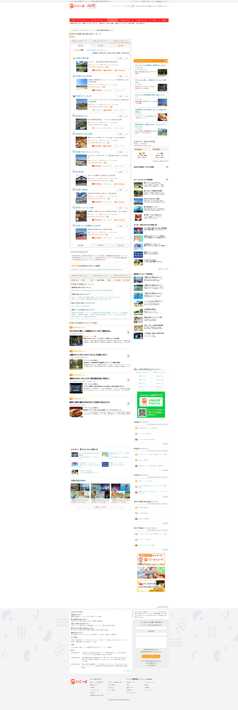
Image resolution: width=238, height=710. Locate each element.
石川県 (96, 290)
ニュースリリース (94, 690)
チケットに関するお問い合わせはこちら (151, 661)
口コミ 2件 (114, 178)
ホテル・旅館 (83, 316)
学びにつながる (105, 297)
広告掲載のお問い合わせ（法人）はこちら (151, 651)
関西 (117, 23)
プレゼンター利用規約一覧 (114, 682)
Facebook (92, 692)
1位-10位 (80, 45)
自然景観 (124, 312)
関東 (84, 23)
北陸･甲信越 (100, 280)
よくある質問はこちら (151, 663)
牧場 (99, 312)
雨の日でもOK (144, 6)
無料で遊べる (83, 625)
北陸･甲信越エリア (77, 290)
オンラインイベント (97, 20)
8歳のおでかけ (142, 387)
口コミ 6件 (114, 122)
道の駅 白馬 (79, 171)
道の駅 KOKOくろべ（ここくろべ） (88, 152)
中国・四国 (131, 23)
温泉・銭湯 (74, 316)
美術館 (101, 630)
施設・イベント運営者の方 (96, 682)
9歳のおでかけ (160, 387)
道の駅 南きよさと (82, 116)
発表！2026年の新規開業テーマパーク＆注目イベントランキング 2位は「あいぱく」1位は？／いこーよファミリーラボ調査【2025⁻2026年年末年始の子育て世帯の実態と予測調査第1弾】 (104, 666)
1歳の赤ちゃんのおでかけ (159, 372)
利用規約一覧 (93, 685)
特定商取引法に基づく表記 (96, 695)
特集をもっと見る (163, 269)
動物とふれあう (153, 6)
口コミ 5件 (114, 84)
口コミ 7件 (114, 64)
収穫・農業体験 (86, 299)
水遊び (101, 299)
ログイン (165, 1)
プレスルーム (111, 687)
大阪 (119, 23)
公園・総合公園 (120, 314)
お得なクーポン (75, 625)
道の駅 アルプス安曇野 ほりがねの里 (88, 225)
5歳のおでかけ (160, 379)
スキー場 (80, 634)
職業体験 (100, 621)
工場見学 (97, 314)
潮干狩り (95, 634)
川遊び (112, 625)
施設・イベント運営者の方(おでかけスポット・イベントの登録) (96, 647)
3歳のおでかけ (160, 376)
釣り (89, 616)
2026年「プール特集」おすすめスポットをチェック (113, 640)
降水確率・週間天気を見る (161, 161)
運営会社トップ (131, 682)
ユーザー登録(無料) (157, 1)
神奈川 (90, 23)
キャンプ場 (74, 306)
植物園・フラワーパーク (114, 312)
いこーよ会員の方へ (151, 665)
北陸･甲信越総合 (92, 50)
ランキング (112, 20)
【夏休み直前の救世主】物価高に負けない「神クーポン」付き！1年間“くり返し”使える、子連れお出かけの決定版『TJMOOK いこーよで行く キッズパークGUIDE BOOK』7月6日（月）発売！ (105, 659)
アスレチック (111, 314)
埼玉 (96, 23)
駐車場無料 (90, 625)
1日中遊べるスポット (163, 6)
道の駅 (90, 316)
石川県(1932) (92, 269)
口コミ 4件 (114, 140)
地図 (107, 67)
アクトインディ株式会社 (146, 679)
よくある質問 (111, 685)
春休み (138, 6)
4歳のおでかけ (142, 379)
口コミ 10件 (115, 104)
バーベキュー (83, 616)
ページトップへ (163, 607)
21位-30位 (120, 45)
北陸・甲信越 (110, 23)
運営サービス (130, 687)
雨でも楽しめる (75, 630)
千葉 (94, 23)
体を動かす (95, 299)
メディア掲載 (111, 690)
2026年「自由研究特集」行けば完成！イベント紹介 (84, 641)
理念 (128, 685)
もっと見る (126, 670)
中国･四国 (117, 280)
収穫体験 (94, 621)
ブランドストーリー (150, 682)
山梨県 (106, 290)
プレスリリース (149, 690)
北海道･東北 (74, 280)
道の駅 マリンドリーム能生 (85, 207)
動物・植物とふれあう (93, 297)
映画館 (88, 630)
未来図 (146, 685)
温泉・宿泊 (108, 299)
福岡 (143, 23)
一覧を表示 (165, 443)
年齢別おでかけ (125, 20)
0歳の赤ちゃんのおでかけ (142, 372)
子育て (155, 20)
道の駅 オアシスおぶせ (83, 96)
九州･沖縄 (126, 280)
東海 (101, 23)
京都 (122, 23)
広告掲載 (92, 687)
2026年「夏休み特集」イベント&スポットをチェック (84, 640)
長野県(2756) (119, 269)
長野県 (111, 290)
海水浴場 (100, 50)
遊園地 (81, 312)
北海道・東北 (73, 23)
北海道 (79, 23)
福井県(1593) (101, 269)
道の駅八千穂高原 (82, 189)
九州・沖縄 (139, 23)
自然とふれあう (76, 299)
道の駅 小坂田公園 (82, 58)
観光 (94, 316)
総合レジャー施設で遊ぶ (78, 297)
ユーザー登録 (74, 647)
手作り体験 (79, 621)
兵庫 (125, 23)
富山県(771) (83, 269)
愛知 (104, 23)
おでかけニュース (141, 20)
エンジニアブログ (131, 692)
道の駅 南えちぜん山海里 (84, 134)
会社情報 (147, 687)
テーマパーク (88, 312)
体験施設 (103, 314)
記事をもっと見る (100, 507)
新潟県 (86, 290)
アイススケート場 (87, 634)
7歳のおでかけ (160, 383)
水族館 (104, 312)
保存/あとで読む (146, 1)
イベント (83, 20)
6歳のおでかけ (142, 383)
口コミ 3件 (114, 214)
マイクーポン (135, 1)
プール (106, 50)
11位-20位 (100, 45)
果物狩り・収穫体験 (77, 314)
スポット (74, 20)
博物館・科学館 (88, 314)
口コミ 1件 (114, 196)
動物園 (95, 312)
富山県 (91, 290)
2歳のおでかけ (142, 376)
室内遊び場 (74, 312)
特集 (164, 20)
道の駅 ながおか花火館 (83, 76)
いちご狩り (101, 634)
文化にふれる (115, 297)
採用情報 (129, 690)
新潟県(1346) (75, 269)
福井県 (101, 290)
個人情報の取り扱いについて (151, 649)
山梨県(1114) (110, 269)
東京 (87, 23)
